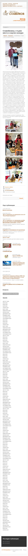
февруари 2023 (6, 362)
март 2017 (5, 467)
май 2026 (5, 306)
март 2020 (5, 416)
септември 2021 (7, 388)
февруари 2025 (6, 327)
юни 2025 (5, 321)
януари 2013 (6, 509)
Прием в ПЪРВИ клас (18, 255)
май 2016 (5, 478)
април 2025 (5, 324)
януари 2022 (6, 382)
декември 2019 (6, 421)
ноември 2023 (6, 349)
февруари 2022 (6, 380)
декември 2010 (6, 526)
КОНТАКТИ (19, 6)
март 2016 (5, 480)
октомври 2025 (7, 316)
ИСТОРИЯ (5, 3)
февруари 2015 (6, 489)
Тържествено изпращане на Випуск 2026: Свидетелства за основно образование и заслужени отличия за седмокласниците (14, 277)
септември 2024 (7, 334)
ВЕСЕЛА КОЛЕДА (17, 244)
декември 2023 (6, 348)
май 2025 (5, 323)
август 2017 (6, 460)
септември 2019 (7, 425)
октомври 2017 (7, 456)
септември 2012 (7, 514)
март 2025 (5, 326)
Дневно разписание (7, 210)
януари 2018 (6, 452)
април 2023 (5, 358)
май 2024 (5, 340)
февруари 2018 (6, 450)
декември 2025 (6, 313)
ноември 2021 (6, 385)
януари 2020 (6, 419)
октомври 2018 (7, 439)
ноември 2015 (6, 484)
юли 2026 (5, 302)
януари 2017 (6, 470)
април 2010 (5, 530)
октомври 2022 (7, 368)
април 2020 (5, 414)
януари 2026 (6, 312)
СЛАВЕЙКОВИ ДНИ (7, 251)
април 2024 (5, 341)
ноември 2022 (6, 366)
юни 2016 (5, 477)
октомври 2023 (7, 351)
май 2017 (5, 464)
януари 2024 (6, 346)
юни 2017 (5, 463)
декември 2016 (6, 472)
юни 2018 (5, 444)
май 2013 (5, 505)
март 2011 (5, 523)
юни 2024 (5, 338)
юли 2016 (5, 475)
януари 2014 (6, 500)
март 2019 (5, 432)
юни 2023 (5, 355)
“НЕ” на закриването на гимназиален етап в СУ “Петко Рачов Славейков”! (14, 215)
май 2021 (5, 394)
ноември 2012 (6, 511)
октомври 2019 (7, 424)
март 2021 (5, 397)
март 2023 (5, 360)
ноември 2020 (6, 404)
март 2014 (5, 497)
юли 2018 (5, 442)
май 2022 (5, 376)
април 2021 (5, 396)
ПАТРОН (10, 3)
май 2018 (5, 446)
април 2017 (5, 466)
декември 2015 (6, 483)
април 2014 (5, 495)
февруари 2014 (6, 498)
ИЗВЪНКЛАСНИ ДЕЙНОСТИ (9, 4)
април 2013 (5, 506)
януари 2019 (6, 435)
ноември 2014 (6, 492)
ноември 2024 (6, 330)
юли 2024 (5, 337)
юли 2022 (5, 372)
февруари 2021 (6, 399)
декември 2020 (6, 402)
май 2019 (5, 428)
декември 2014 (6, 491)
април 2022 (5, 377)
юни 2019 (5, 427)
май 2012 (5, 519)
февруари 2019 (6, 433)
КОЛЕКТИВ (15, 3)
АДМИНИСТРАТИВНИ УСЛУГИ (9, 6)
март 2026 (5, 309)
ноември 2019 (6, 422)
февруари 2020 (6, 418)
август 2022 (6, 371)
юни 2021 (5, 393)
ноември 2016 (6, 474)
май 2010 (5, 528)
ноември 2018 (6, 438)
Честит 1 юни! (6, 237)
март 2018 (5, 449)
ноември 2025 (6, 315)
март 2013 (5, 508)
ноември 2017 (6, 455)
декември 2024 (6, 329)
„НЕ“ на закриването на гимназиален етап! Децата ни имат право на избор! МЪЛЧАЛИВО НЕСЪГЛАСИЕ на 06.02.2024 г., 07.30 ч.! (14, 221)
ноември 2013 (6, 502)
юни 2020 (5, 411)
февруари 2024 (6, 344)
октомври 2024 (7, 332)
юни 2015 (5, 486)
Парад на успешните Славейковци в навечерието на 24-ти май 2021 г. (19, 263)
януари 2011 (6, 525)
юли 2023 (5, 354)
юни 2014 (5, 494)
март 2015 (5, 488)
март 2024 (5, 343)
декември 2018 (6, 436)
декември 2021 (6, 383)
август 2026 (6, 301)
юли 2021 (5, 391)
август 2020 (6, 408)
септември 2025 (7, 318)
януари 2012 (6, 520)
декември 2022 (6, 365)
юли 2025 (5, 320)
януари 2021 (6, 400)
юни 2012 (5, 517)
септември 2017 (7, 458)
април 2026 (5, 307)
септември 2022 (7, 369)
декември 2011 (6, 522)
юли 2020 (5, 410)
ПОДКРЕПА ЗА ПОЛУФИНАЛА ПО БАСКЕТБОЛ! (14, 230)
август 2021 (6, 390)
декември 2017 (6, 453)
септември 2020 (7, 407)
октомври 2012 (7, 512)
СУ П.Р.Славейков (9, 190)
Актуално (10, 35)
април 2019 (5, 430)
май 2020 (5, 413)
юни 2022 (5, 374)
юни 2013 (5, 503)
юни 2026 (5, 304)
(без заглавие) (6, 541)
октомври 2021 (7, 386)
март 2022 (5, 379)
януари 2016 (6, 481)
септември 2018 (7, 441)
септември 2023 (7, 352)
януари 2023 (6, 363)
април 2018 (5, 447)
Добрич (11, 187)
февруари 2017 (6, 469)
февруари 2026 (6, 310)
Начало (5, 35)
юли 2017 (5, 461)
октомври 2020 (7, 405)
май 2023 (5, 357)
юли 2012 (5, 516)
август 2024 (6, 335)
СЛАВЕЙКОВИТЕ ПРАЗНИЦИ (10, 293)
